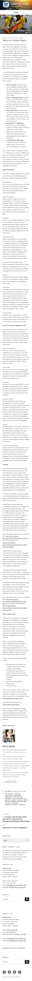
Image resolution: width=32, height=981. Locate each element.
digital (10, 793)
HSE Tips (23, 791)
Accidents (8, 791)
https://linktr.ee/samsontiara (11, 704)
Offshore (20, 798)
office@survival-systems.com (17, 887)
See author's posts (10, 781)
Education (9, 795)
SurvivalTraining (11, 804)
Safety (26, 800)
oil (25, 798)
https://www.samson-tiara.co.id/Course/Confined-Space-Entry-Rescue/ (15, 601)
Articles (16, 791)
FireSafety (8, 798)
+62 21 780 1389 (10, 932)
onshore (14, 800)
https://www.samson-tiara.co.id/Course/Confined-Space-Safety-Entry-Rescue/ (15, 608)
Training (22, 804)
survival (15, 803)
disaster (17, 793)
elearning (17, 795)
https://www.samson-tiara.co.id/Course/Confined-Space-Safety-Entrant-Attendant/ (15, 545)
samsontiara (22, 801)
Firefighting (18, 797)
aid (6, 793)
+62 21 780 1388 (12, 930)
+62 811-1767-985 (20, 934)
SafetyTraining (10, 801)
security (8, 803)
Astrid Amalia (19, 38)
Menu (17, 12)
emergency (9, 797)
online (7, 800)
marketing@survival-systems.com (12, 698)
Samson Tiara (20, 4)
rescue (20, 800)
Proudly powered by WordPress (11, 977)
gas (14, 798)
